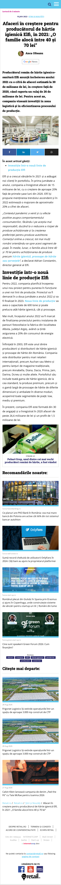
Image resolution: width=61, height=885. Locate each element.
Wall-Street (47, 836)
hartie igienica (37, 657)
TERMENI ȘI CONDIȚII (41, 826)
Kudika (13, 840)
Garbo (24, 840)
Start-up (35, 840)
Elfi (27, 657)
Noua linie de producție (40, 301)
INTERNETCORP (30, 836)
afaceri (10, 657)
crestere (19, 657)
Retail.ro (6, 803)
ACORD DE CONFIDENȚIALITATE (21, 830)
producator (25, 661)
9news (46, 840)
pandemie (50, 657)
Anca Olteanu (34, 53)
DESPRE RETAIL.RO (17, 826)
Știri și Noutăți (36, 16)
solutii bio (37, 661)
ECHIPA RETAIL (47, 830)
